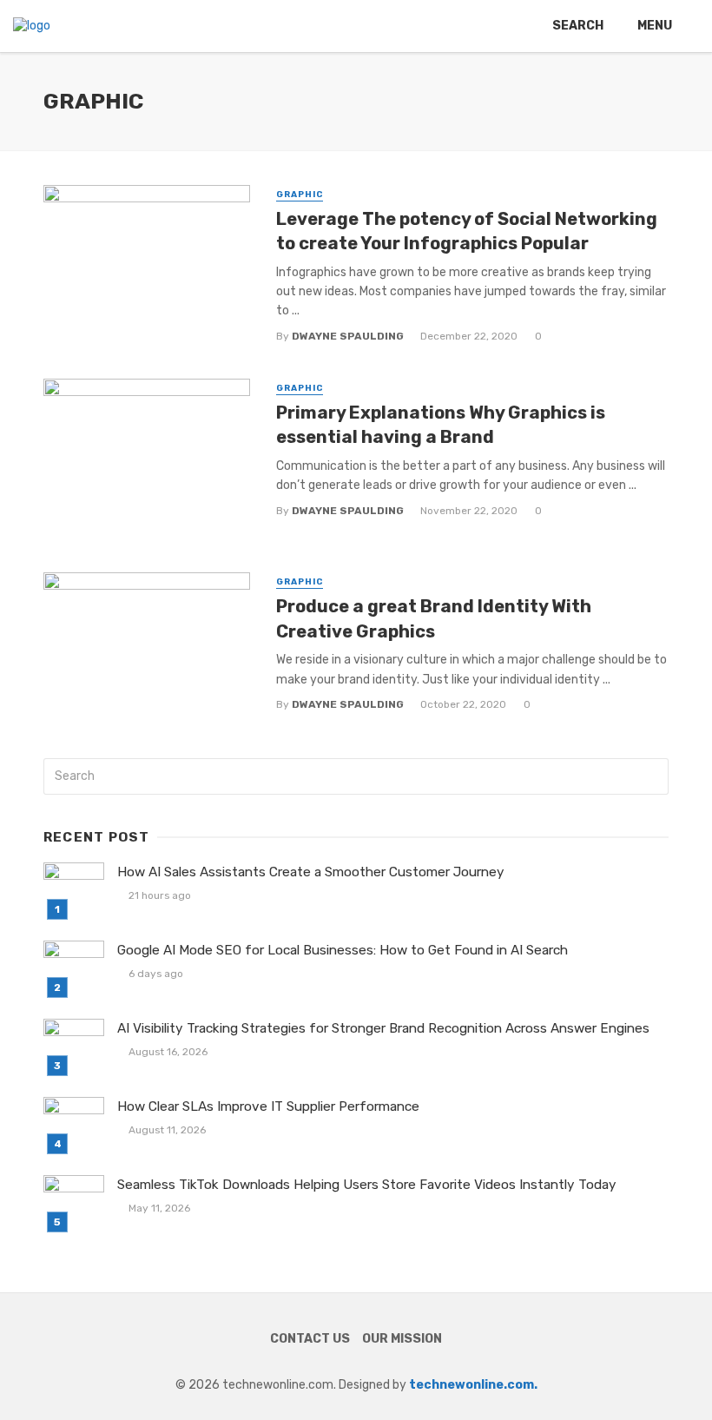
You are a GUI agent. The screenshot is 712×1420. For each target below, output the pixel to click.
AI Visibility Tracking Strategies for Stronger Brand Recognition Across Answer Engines (383, 1028)
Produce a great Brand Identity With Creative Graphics (433, 618)
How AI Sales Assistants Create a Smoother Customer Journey (310, 872)
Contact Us (310, 1338)
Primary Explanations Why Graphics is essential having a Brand (440, 424)
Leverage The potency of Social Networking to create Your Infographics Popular (466, 231)
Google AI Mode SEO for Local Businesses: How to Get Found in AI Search (342, 950)
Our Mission (402, 1338)
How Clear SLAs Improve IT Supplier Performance (268, 1106)
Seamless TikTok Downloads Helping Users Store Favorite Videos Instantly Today (366, 1184)
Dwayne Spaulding (348, 336)
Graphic (299, 194)
